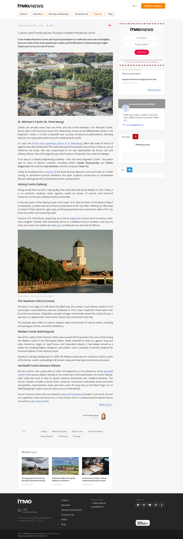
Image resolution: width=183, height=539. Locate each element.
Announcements (131, 73)
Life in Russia (37, 401)
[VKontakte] (110, 25)
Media (64, 519)
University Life (81, 14)
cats (59, 225)
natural (64, 394)
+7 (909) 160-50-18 (99, 503)
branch (49, 171)
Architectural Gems (95, 431)
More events (154, 89)
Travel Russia (63, 436)
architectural (77, 394)
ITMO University (143, 145)
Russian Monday (47, 436)
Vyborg (74, 218)
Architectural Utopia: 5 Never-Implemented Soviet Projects (94, 479)
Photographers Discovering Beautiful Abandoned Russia (33, 479)
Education (37, 14)
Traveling (76, 436)
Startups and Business (59, 14)
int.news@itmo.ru (135, 124)
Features (98, 14)
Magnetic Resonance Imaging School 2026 (139, 79)
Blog (110, 14)
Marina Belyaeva (90, 415)
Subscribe (141, 52)
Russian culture (77, 431)
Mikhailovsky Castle (59, 431)
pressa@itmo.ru (98, 506)
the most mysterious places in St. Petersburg (58, 143)
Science (23, 14)
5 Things (44, 431)
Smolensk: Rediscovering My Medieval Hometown (63, 479)
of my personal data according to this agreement (142, 62)
